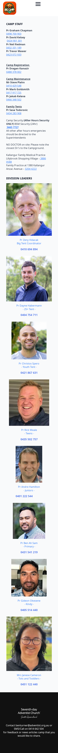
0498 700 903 (13, 34)
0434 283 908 (13, 113)
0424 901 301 (14, 40)
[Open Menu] (38, 4)
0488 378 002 (13, 72)
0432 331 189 (13, 47)
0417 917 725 (13, 92)
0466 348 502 (13, 99)
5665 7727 (12, 127)
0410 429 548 (13, 85)
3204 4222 (31, 169)
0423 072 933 (13, 54)
